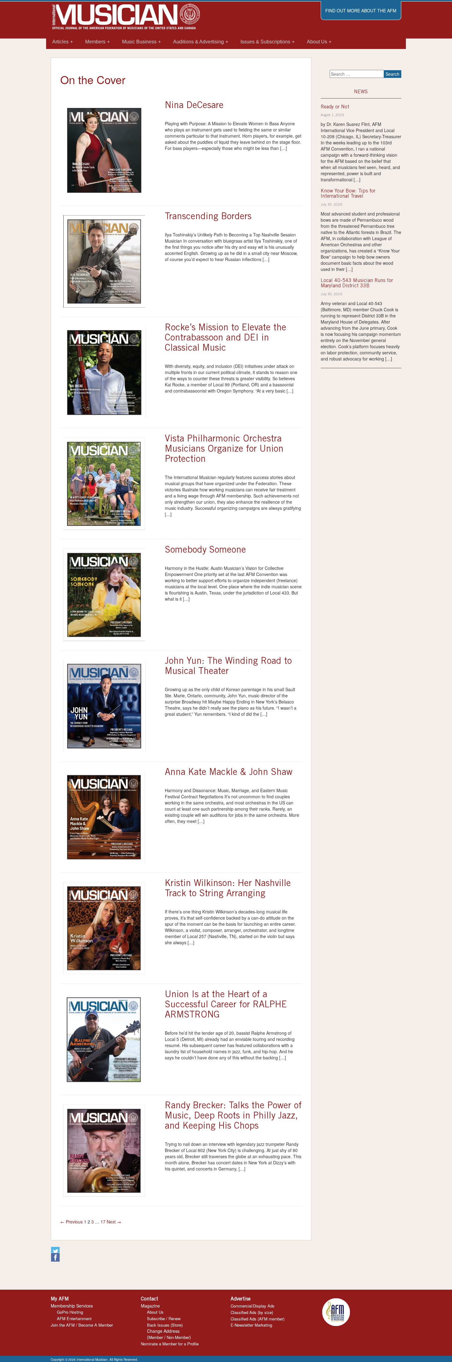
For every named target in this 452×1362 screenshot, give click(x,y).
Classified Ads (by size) (252, 1312)
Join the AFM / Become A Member (82, 1325)
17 (103, 1222)
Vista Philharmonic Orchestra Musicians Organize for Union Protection (224, 449)
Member (156, 1337)
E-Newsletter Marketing (251, 1325)
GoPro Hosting (70, 1312)
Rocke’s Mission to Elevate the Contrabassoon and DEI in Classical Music (225, 338)
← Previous (71, 1222)
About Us (155, 1312)
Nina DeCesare (194, 106)
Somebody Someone (205, 550)
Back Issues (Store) (165, 1325)
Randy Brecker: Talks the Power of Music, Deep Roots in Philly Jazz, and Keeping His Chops (233, 1116)
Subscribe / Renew (163, 1318)
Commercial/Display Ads (253, 1306)
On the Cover (92, 79)
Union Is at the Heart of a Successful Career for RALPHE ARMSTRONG (226, 1005)
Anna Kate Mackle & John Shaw (228, 772)
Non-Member (178, 1337)
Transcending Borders (208, 217)
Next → (114, 1222)
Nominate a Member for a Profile (170, 1344)
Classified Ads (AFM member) (257, 1319)
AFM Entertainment (74, 1318)
